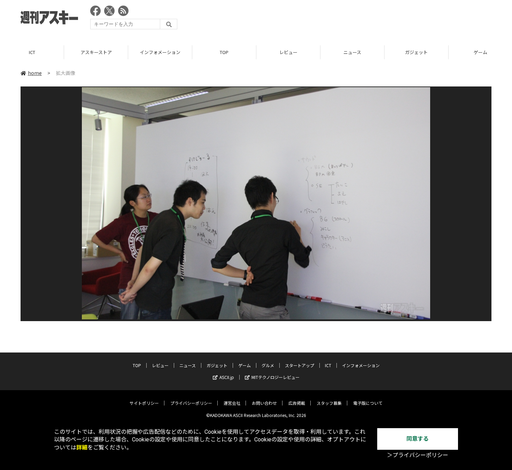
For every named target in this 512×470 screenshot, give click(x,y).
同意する (417, 438)
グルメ (268, 365)
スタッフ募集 (329, 403)
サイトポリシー (144, 403)
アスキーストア (96, 52)
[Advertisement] (364, 19)
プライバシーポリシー (191, 403)
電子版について (367, 403)
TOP (224, 52)
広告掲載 (296, 403)
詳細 (81, 447)
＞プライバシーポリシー (417, 455)
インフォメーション (160, 52)
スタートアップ (299, 365)
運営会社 (232, 403)
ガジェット (416, 52)
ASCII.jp (226, 377)
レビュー (288, 52)
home (35, 72)
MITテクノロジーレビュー (275, 377)
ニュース (352, 52)
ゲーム (244, 365)
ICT (32, 52)
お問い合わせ (264, 403)
